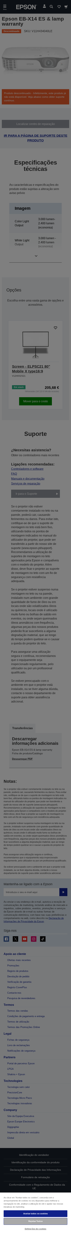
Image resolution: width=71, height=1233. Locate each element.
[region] (35, 1212)
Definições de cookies (35, 1229)
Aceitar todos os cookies (35, 1213)
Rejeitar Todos (35, 1221)
